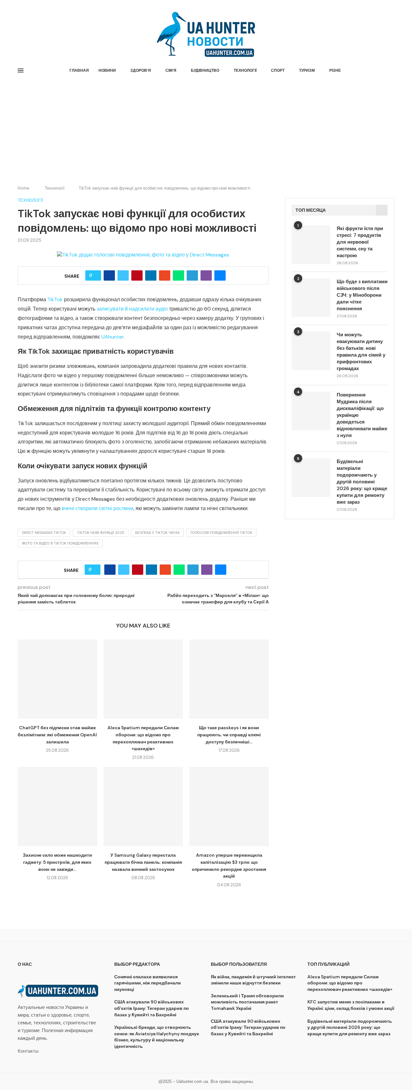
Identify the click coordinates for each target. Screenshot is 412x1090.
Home (23, 188)
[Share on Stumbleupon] (164, 275)
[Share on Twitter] (123, 275)
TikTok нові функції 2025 (100, 532)
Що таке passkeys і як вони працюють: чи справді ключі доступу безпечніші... (229, 734)
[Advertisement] (206, 131)
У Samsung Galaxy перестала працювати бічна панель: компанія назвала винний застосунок (143, 862)
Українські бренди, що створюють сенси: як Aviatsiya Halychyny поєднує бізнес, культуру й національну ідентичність (156, 1036)
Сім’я (170, 70)
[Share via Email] (220, 275)
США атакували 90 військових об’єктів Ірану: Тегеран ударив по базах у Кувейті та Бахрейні (151, 1008)
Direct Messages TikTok (44, 532)
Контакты (28, 1051)
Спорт (278, 70)
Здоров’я (140, 70)
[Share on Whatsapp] (178, 275)
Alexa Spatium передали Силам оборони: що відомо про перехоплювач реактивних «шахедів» (349, 983)
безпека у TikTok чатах (157, 532)
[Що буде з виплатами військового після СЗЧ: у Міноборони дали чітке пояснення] (311, 297)
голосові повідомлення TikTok (221, 532)
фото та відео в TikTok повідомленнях (60, 543)
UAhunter (112, 336)
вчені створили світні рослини (97, 508)
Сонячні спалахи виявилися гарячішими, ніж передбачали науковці (147, 983)
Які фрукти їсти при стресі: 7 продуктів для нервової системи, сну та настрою (360, 242)
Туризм (307, 70)
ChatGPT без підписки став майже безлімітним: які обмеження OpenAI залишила (57, 734)
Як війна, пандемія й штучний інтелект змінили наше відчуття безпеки (253, 980)
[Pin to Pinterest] (137, 275)
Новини (107, 70)
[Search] (391, 71)
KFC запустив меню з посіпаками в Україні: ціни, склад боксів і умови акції (350, 1005)
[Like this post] (95, 275)
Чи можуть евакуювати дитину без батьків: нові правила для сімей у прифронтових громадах (361, 351)
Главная (79, 70)
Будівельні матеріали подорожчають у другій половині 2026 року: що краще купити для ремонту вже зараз (362, 481)
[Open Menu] (20, 70)
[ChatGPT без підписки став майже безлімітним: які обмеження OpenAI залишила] (57, 679)
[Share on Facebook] (109, 275)
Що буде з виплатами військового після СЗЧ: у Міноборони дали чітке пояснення (362, 295)
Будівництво (205, 70)
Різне (335, 70)
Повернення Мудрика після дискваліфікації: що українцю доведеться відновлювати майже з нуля (362, 415)
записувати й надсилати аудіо (132, 308)
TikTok (55, 299)
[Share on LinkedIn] (150, 275)
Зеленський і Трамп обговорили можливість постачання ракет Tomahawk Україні (247, 1002)
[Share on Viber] (206, 275)
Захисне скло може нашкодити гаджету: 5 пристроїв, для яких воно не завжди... (57, 862)
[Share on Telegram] (192, 275)
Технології (245, 70)
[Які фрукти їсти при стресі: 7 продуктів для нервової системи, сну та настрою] (311, 244)
